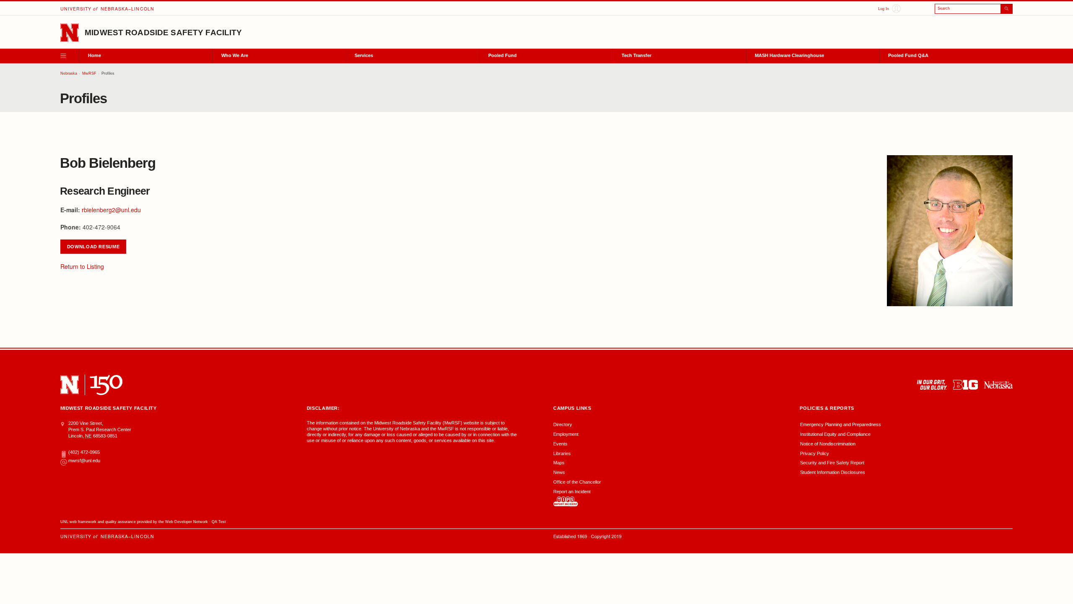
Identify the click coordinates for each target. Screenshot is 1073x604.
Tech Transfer (636, 55)
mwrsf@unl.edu (84, 460)
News (559, 472)
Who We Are (234, 55)
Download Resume (93, 246)
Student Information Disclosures (832, 472)
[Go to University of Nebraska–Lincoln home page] (69, 32)
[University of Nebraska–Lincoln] (69, 384)
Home (94, 55)
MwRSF (89, 73)
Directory (562, 424)
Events (560, 443)
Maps (559, 462)
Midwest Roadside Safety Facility (163, 32)
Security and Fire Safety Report (832, 462)
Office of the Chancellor (577, 481)
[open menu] (69, 56)
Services (364, 55)
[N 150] (106, 385)
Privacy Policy (814, 453)
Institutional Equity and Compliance (835, 434)
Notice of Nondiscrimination (827, 443)
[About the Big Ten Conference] (965, 385)
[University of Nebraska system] (998, 385)
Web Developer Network (186, 522)
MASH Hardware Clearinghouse (789, 55)
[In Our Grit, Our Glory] (932, 385)
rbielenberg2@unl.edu (111, 210)
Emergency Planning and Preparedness (840, 424)
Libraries (562, 453)
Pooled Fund (502, 55)
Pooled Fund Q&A (908, 55)
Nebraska (68, 73)
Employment (565, 434)
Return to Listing (82, 266)
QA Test (219, 522)
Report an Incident (572, 491)
